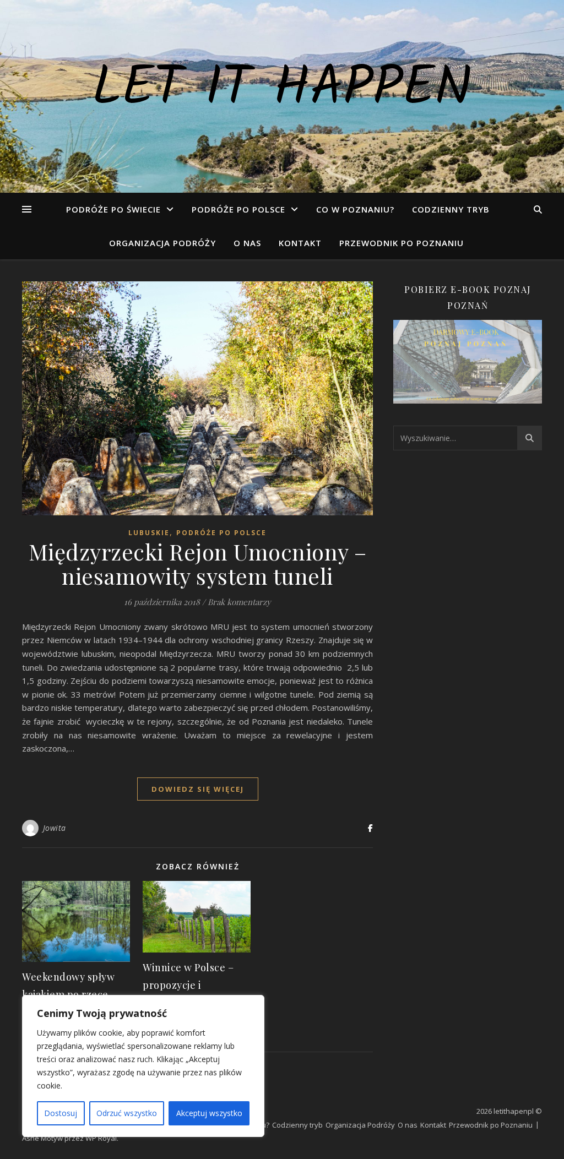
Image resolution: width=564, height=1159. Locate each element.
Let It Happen (282, 89)
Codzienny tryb (451, 209)
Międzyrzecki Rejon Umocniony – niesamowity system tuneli (198, 563)
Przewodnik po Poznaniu (401, 242)
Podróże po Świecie (113, 209)
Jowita (54, 828)
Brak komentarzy (239, 601)
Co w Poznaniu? (355, 209)
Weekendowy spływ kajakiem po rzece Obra (68, 994)
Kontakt (300, 242)
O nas (247, 242)
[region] (143, 1066)
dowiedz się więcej (197, 789)
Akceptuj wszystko (209, 1113)
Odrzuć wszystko (126, 1113)
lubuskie (149, 532)
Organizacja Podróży (162, 242)
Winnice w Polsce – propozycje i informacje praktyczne (197, 985)
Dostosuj (60, 1113)
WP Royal (101, 1138)
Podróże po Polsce (238, 209)
